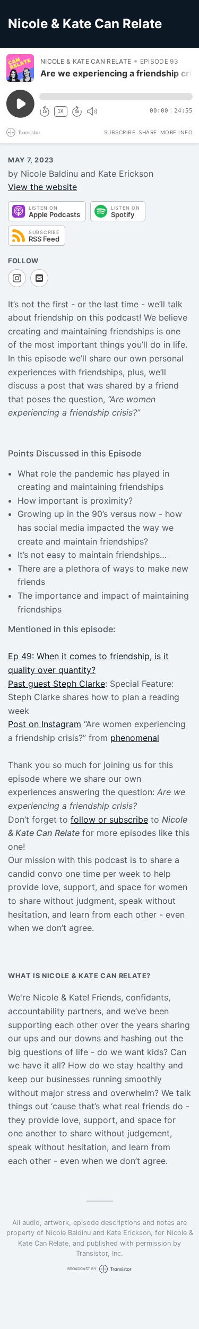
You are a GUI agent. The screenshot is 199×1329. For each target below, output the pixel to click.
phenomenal (134, 737)
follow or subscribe (109, 819)
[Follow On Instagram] (17, 278)
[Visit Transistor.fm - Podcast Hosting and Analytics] (23, 132)
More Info (176, 132)
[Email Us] (39, 278)
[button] (116, 96)
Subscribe (120, 132)
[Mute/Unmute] (91, 111)
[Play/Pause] (20, 68)
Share (148, 132)
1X (60, 111)
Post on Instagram (44, 724)
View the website (42, 187)
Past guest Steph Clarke (56, 683)
